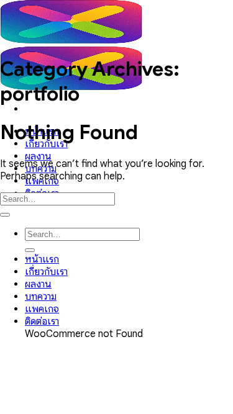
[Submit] (5, 215)
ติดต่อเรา (42, 321)
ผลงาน (38, 156)
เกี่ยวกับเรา (46, 272)
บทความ (41, 296)
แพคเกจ (42, 309)
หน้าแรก (42, 259)
